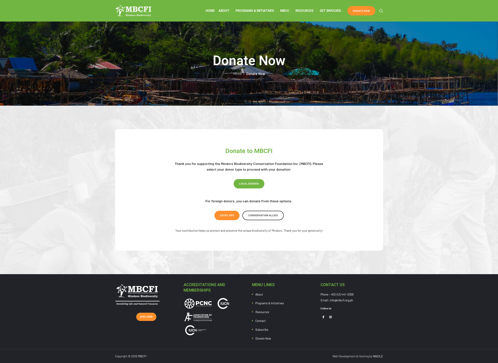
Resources (262, 312)
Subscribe (261, 329)
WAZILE (378, 356)
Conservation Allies (263, 215)
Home (237, 73)
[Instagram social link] (330, 317)
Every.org (227, 215)
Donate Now (361, 10)
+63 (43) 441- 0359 (342, 294)
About (259, 294)
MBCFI (142, 356)
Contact (260, 320)
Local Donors (249, 183)
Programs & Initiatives (269, 303)
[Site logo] (133, 10)
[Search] (381, 11)
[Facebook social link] (323, 317)
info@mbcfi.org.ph (341, 300)
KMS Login (146, 316)
